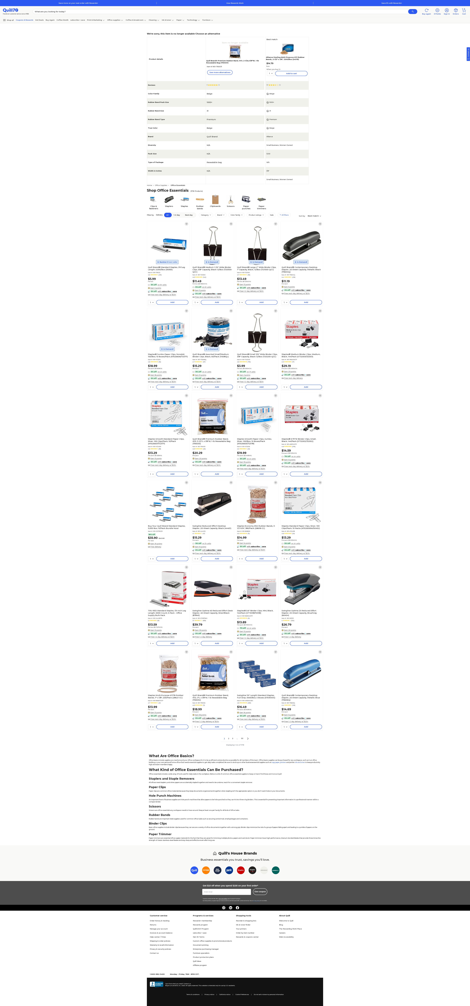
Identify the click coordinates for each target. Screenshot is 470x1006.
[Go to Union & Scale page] (264, 870)
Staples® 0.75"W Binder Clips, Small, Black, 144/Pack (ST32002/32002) (299, 440)
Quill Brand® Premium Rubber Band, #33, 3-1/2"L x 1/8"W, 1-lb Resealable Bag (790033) (211, 441)
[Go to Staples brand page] (241, 870)
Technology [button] (192, 20)
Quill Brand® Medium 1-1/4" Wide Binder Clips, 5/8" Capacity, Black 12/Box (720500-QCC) (212, 269)
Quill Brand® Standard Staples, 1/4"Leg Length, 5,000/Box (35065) (166, 268)
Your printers (241, 929)
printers (283, 762)
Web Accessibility (286, 937)
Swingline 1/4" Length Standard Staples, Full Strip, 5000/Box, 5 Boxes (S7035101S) (256, 696)
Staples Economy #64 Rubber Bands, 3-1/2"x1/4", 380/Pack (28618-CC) (256, 527)
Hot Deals (39, 20)
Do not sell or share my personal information (269, 994)
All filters (285, 215)
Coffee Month (62, 20)
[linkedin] (231, 908)
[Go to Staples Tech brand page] (252, 870)
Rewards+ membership (202, 921)
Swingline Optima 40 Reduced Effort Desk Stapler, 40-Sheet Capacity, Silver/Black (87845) (213, 612)
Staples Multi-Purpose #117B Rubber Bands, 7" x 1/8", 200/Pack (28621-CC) (165, 696)
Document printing (200, 945)
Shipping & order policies (160, 941)
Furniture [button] (206, 20)
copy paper (275, 762)
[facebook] (237, 908)
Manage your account (159, 929)
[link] (186, 224)
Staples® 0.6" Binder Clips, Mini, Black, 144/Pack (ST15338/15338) (255, 611)
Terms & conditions (193, 994)
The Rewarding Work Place (290, 929)
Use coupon (260, 892)
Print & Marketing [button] (94, 20)
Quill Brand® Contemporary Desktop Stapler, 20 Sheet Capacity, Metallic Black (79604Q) (301, 269)
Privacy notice (209, 994)
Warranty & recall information (162, 945)
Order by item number (245, 933)
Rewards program (200, 925)
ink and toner (300, 762)
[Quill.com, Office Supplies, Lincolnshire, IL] (156, 985)
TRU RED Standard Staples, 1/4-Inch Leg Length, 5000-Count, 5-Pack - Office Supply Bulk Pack (167, 612)
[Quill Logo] (10, 10)
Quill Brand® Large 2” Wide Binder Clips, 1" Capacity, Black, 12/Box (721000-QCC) (256, 268)
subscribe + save (77, 20)
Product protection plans (203, 957)
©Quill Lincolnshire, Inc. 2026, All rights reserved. (181, 985)
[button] (412, 11)
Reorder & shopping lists (246, 921)
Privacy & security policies (160, 949)
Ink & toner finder (243, 925)
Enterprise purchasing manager (206, 949)
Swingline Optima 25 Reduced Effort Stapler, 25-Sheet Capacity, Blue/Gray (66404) (299, 612)
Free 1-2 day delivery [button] (203, 637)
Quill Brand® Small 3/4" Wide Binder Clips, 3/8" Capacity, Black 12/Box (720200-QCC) (257, 355)
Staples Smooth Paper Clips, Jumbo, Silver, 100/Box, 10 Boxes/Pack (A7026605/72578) (254, 441)
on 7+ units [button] (251, 372)
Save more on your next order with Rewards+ (78, 3)
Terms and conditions (223, 898)
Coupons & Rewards (24, 20)
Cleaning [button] (153, 20)
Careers (282, 933)
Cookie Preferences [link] (242, 994)
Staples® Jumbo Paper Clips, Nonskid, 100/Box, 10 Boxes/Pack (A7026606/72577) (168, 355)
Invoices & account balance (161, 933)
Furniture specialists (201, 953)
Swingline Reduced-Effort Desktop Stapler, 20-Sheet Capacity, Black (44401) (212, 527)
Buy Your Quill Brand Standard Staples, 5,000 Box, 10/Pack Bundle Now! (166, 527)
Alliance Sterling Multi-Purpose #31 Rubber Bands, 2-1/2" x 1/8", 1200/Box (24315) (285, 58)
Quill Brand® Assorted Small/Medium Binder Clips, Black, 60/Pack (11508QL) (211, 355)
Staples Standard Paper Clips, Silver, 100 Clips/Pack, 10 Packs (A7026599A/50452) (301, 527)
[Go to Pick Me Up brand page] (217, 870)
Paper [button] (179, 20)
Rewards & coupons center (247, 937)
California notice (224, 994)
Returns (153, 925)
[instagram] (224, 908)
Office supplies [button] (113, 20)
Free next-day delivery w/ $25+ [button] (163, 295)
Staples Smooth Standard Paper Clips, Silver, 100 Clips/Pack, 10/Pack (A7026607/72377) (166, 441)
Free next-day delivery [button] (293, 378)
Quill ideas (197, 961)
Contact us (154, 953)
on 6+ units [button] (162, 285)
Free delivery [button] (155, 547)
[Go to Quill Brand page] (194, 870)
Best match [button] (313, 216)
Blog (281, 925)
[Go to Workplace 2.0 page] (276, 870)
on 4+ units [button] (162, 372)
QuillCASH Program (201, 929)
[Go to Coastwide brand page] (206, 870)
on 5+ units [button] (206, 543)
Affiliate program (200, 965)
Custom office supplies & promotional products (212, 941)
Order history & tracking (159, 921)
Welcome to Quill (286, 921)
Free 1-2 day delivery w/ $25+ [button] (252, 291)
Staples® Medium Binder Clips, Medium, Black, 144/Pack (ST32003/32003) (301, 355)
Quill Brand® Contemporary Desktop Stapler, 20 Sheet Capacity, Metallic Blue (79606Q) (301, 697)
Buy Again (50, 20)
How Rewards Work (234, 3)
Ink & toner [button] (166, 20)
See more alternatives (219, 72)
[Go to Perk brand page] (229, 870)
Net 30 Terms (198, 937)
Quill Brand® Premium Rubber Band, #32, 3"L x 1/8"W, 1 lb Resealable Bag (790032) (211, 697)
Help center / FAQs (158, 937)
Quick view (167, 258)
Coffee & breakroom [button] (134, 20)
